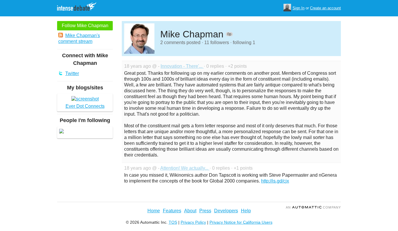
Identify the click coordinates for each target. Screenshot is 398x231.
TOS (173, 222)
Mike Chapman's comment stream (79, 38)
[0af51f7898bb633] (61, 132)
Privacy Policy (193, 222)
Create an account (325, 8)
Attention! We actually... (184, 168)
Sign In (298, 8)
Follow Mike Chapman (85, 25)
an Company (313, 207)
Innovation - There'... (182, 66)
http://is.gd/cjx (275, 180)
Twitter (72, 73)
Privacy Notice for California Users (240, 222)
